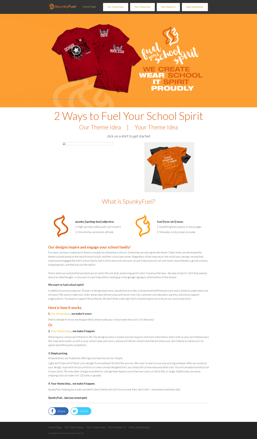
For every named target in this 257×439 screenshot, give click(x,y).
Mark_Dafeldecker (194, 7)
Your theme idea (60, 331)
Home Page (89, 6)
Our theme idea (60, 313)
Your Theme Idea (142, 7)
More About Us (168, 7)
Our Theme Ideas (116, 7)
